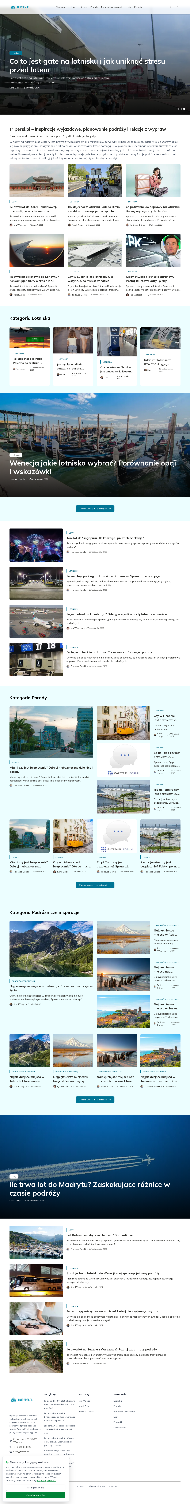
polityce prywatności (46, 1480)
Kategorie (120, 1394)
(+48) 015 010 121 (22, 1447)
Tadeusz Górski (17, 479)
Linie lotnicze (120, 1427)
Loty (129, 7)
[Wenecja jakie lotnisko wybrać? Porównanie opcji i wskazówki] (95, 445)
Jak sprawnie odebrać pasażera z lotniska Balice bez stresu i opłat (59, 1429)
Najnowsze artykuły (65, 7)
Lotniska (83, 7)
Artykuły (50, 1394)
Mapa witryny (114, 1486)
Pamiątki (138, 7)
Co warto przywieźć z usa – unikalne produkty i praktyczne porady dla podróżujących (59, 1454)
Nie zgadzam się (35, 1487)
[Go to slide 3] (184, 109)
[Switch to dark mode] (177, 7)
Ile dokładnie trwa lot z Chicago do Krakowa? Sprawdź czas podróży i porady (59, 1442)
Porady (94, 7)
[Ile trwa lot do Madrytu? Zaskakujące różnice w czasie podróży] (95, 1167)
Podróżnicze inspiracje (112, 7)
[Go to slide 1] (178, 109)
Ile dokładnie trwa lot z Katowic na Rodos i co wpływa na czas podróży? (59, 1404)
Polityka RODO (78, 1486)
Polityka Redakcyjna (96, 1486)
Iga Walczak (85, 1401)
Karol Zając (15, 87)
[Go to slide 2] (181, 109)
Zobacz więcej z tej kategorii (93, 508)
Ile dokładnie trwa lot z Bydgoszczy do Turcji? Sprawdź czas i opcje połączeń (59, 1417)
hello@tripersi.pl (21, 1451)
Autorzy (84, 1394)
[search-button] (170, 7)
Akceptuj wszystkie (35, 1495)
